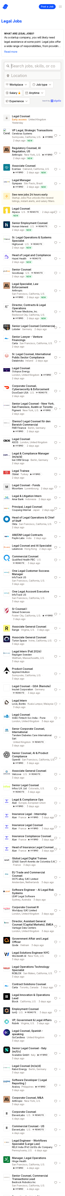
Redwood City (20, 314)
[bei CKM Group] (6, 458)
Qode (15, 945)
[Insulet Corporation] (6, 689)
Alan (14, 802)
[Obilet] (6, 474)
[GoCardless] (6, 1035)
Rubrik (15, 1023)
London (16, 374)
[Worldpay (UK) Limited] (6, 910)
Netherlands (32, 882)
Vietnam (24, 945)
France (22, 817)
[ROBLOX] (6, 971)
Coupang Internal (21, 510)
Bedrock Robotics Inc (24, 1182)
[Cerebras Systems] (6, 135)
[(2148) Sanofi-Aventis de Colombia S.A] (6, 862)
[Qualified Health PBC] (6, 560)
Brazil (39, 183)
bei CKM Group (20, 460)
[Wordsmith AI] (6, 956)
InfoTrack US (19, 577)
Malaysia (48, 703)
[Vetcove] (6, 774)
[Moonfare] (6, 487)
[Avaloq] (6, 1085)
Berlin (31, 427)
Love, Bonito (19, 703)
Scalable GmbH (20, 1054)
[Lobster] (6, 327)
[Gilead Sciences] (6, 614)
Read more (10, 51)
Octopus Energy (21, 371)
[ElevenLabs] (6, 1115)
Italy (33, 1054)
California (30, 137)
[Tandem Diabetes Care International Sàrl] (6, 737)
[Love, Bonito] (6, 704)
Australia (26, 899)
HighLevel (17, 244)
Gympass (17, 183)
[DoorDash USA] (6, 391)
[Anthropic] (6, 153)
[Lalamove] (6, 547)
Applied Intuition (21, 672)
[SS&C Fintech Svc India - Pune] (6, 718)
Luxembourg (31, 488)
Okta (14, 524)
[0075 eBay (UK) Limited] (6, 877)
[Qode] (6, 942)
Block (15, 1001)
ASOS (15, 442)
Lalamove (17, 548)
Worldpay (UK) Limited (24, 910)
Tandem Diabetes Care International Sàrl (32, 737)
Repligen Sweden (22, 654)
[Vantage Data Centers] (6, 926)
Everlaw (16, 169)
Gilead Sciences (21, 612)
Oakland (27, 169)
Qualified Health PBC (23, 559)
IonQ (14, 1012)
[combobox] (35, 76)
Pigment (16, 410)
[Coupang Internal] (6, 508)
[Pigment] (6, 408)
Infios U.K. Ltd (19, 788)
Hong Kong (30, 548)
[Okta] (6, 522)
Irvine (32, 640)
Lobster (16, 329)
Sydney (16, 899)
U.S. (39, 137)
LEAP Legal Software (23, 896)
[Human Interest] (6, 226)
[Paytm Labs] (6, 536)
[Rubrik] (6, 1021)
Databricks (18, 360)
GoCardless (18, 1037)
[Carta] (6, 341)
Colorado (33, 788)
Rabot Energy (19, 1069)
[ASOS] (6, 442)
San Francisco (20, 293)
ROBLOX (17, 973)
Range (15, 629)
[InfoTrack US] (6, 577)
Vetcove (16, 774)
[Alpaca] (6, 212)
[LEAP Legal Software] (6, 894)
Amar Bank (18, 499)
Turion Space (19, 640)
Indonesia (31, 499)
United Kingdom (37, 119)
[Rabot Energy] (6, 1069)
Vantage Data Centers (24, 927)
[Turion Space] (6, 641)
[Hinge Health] (6, 1163)
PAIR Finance (19, 427)
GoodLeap (18, 272)
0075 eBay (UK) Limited (25, 879)
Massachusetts (31, 658)
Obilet (15, 474)
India (29, 538)
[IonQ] (6, 1010)
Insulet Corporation (22, 689)
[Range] (6, 628)
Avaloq (16, 1086)
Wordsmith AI (19, 955)
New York (29, 154)
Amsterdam (18, 882)
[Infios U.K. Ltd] (6, 788)
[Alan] (6, 803)
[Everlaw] (6, 169)
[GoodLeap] (6, 273)
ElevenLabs (18, 1115)
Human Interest (20, 226)
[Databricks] (6, 357)
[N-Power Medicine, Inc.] (6, 311)
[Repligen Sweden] (6, 656)
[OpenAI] (6, 758)
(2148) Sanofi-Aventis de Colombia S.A (33, 861)
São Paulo (29, 183)
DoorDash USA (20, 392)
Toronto (24, 987)
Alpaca (16, 212)
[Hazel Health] (6, 258)
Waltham (16, 658)
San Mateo (29, 973)
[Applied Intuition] (6, 673)
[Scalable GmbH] (6, 1053)
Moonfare (17, 488)
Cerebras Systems (22, 133)
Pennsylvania (19, 1150)
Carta (15, 343)
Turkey (24, 474)
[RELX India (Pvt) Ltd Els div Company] (6, 1145)
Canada (34, 987)
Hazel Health (19, 258)
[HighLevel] (6, 242)
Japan (36, 510)
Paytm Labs (18, 538)
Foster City (18, 615)
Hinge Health (19, 1161)
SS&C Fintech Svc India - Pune (29, 717)
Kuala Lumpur (35, 703)
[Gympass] (6, 183)
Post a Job (47, 6)
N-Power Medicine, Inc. (25, 311)
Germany (27, 329)
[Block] (6, 998)
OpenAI (16, 759)
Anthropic (17, 154)
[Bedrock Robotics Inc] (6, 1182)
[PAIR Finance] (6, 426)
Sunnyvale (18, 137)
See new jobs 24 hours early (30, 194)
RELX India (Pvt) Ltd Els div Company (32, 1147)
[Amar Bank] (6, 497)
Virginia (25, 629)
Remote (34, 212)
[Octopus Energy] (6, 373)
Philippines (28, 1086)
